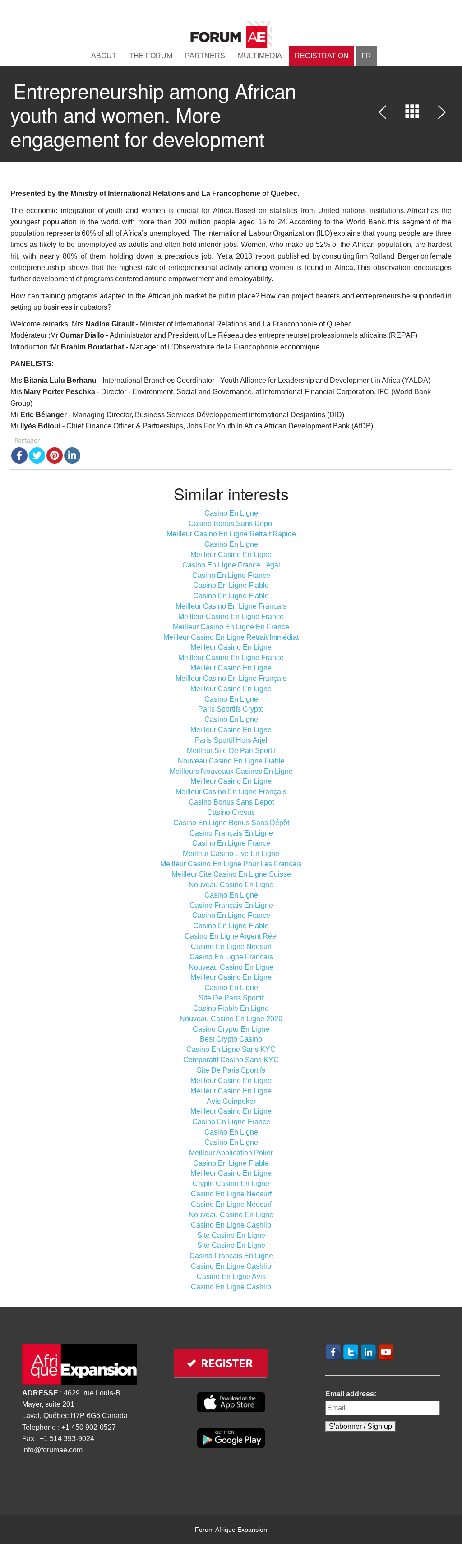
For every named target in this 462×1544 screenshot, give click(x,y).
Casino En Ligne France (231, 575)
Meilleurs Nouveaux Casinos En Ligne (231, 771)
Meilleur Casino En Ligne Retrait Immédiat (231, 637)
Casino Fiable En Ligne (231, 1008)
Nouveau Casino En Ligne (231, 884)
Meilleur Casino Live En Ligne (231, 853)
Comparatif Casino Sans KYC (231, 1060)
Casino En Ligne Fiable (231, 585)
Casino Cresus (231, 812)
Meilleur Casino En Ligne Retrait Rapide (231, 534)
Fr (366, 56)
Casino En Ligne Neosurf (231, 946)
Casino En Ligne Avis (231, 1276)
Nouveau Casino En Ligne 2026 (231, 1019)
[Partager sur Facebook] (19, 455)
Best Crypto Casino (231, 1039)
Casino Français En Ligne (231, 833)
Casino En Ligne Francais (231, 957)
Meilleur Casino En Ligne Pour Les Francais (231, 864)
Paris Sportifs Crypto (231, 709)
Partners (205, 56)
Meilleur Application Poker (231, 1153)
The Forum (150, 56)
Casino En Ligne (231, 513)
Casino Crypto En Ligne (231, 1029)
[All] (412, 114)
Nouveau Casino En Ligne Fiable (231, 761)
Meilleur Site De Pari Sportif (231, 750)
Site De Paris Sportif (231, 998)
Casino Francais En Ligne (231, 905)
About (103, 56)
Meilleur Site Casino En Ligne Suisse (231, 874)
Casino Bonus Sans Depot (231, 523)
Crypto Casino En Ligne (231, 1183)
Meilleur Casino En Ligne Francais (231, 606)
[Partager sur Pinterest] (54, 455)
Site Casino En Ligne (231, 1235)
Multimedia (260, 56)
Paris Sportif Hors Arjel (231, 740)
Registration (322, 56)
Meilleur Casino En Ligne (231, 554)
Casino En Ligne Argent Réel (231, 936)
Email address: (350, 1394)
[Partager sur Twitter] (37, 455)
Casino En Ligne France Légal (231, 565)
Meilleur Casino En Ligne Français (231, 678)
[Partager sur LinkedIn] (72, 455)
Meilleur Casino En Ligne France (231, 616)
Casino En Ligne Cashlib (231, 1225)
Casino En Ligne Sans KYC (231, 1049)
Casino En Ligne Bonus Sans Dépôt (231, 823)
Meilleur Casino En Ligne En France (231, 627)
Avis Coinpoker (231, 1101)
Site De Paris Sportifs (231, 1070)
